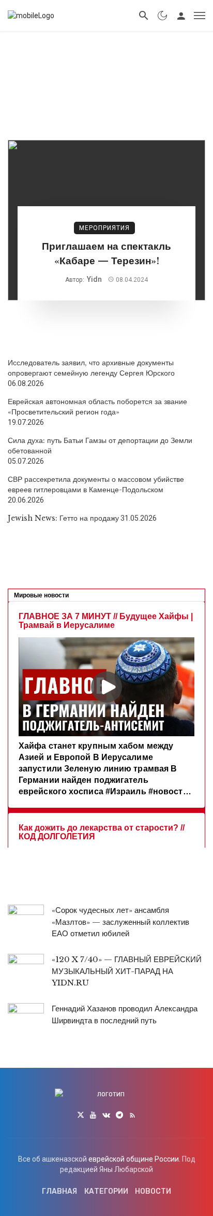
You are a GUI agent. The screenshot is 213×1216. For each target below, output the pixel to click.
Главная (59, 1191)
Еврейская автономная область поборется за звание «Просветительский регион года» (97, 407)
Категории (106, 1191)
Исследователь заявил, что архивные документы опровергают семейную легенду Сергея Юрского (91, 368)
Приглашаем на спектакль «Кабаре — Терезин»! (106, 253)
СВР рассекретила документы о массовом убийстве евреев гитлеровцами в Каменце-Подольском (96, 484)
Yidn (94, 279)
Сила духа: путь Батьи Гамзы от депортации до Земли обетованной (100, 445)
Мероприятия (104, 228)
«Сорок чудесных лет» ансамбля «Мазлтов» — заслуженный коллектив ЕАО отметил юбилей (120, 921)
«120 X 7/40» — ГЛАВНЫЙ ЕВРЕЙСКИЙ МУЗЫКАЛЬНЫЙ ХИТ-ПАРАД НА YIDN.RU (127, 971)
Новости (153, 1191)
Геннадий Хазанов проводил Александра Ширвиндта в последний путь (124, 1014)
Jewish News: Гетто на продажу (63, 518)
